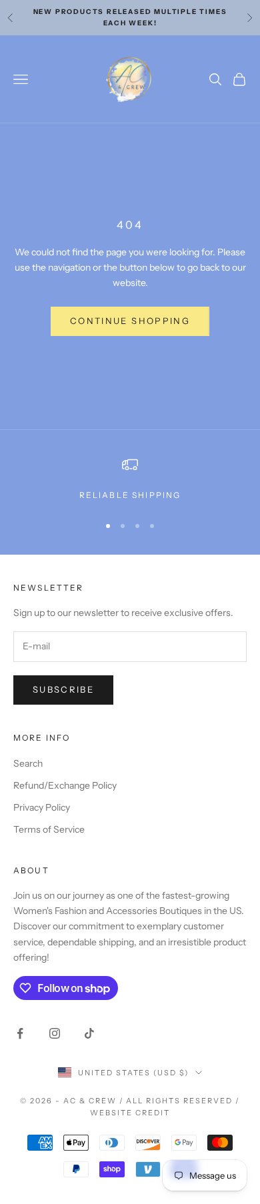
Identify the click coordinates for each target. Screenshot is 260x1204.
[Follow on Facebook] (20, 1033)
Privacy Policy (41, 807)
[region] (130, 479)
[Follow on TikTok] (89, 1033)
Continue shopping (130, 320)
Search (28, 763)
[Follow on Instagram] (54, 1033)
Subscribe (63, 689)
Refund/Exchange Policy (65, 785)
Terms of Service (49, 829)
